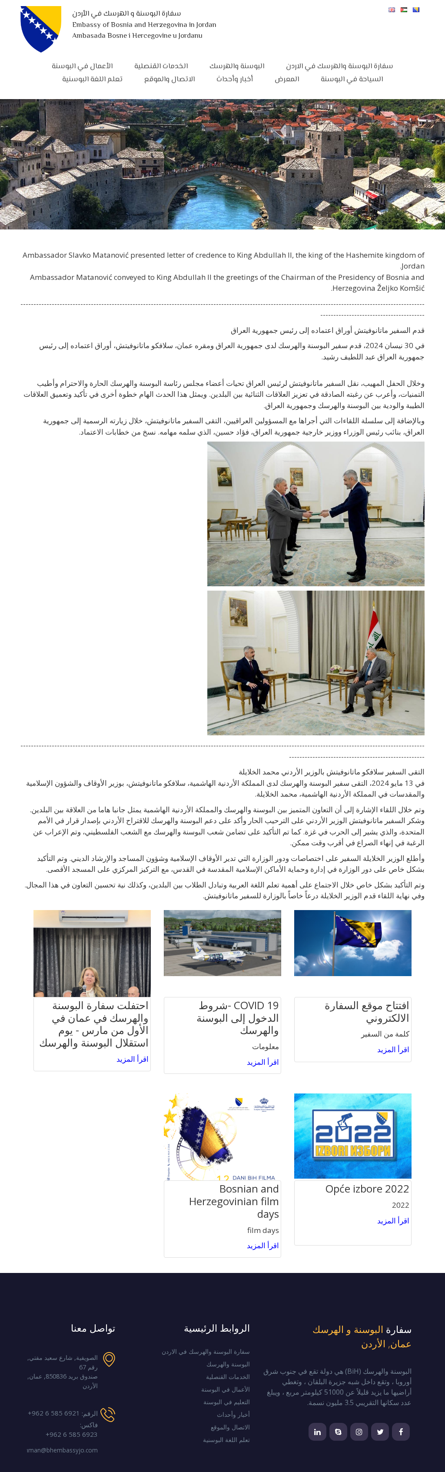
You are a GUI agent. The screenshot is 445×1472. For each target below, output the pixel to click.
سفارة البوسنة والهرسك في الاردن (339, 66)
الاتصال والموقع (169, 79)
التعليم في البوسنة (226, 1402)
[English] (392, 10)
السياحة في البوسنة (352, 79)
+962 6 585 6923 (72, 1434)
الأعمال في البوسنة (82, 66)
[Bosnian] (416, 10)
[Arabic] (404, 10)
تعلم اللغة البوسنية (92, 79)
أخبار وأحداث (234, 79)
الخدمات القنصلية (228, 1377)
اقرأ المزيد (393, 1049)
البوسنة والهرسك (236, 66)
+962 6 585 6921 (54, 1413)
